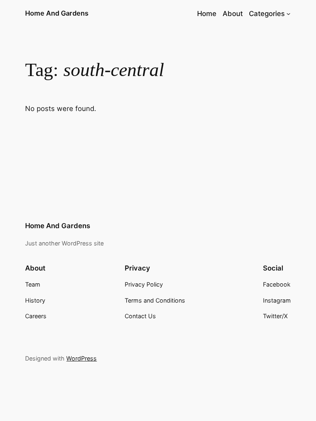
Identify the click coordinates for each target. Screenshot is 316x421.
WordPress (81, 358)
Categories (267, 13)
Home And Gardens (56, 13)
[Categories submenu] (288, 14)
